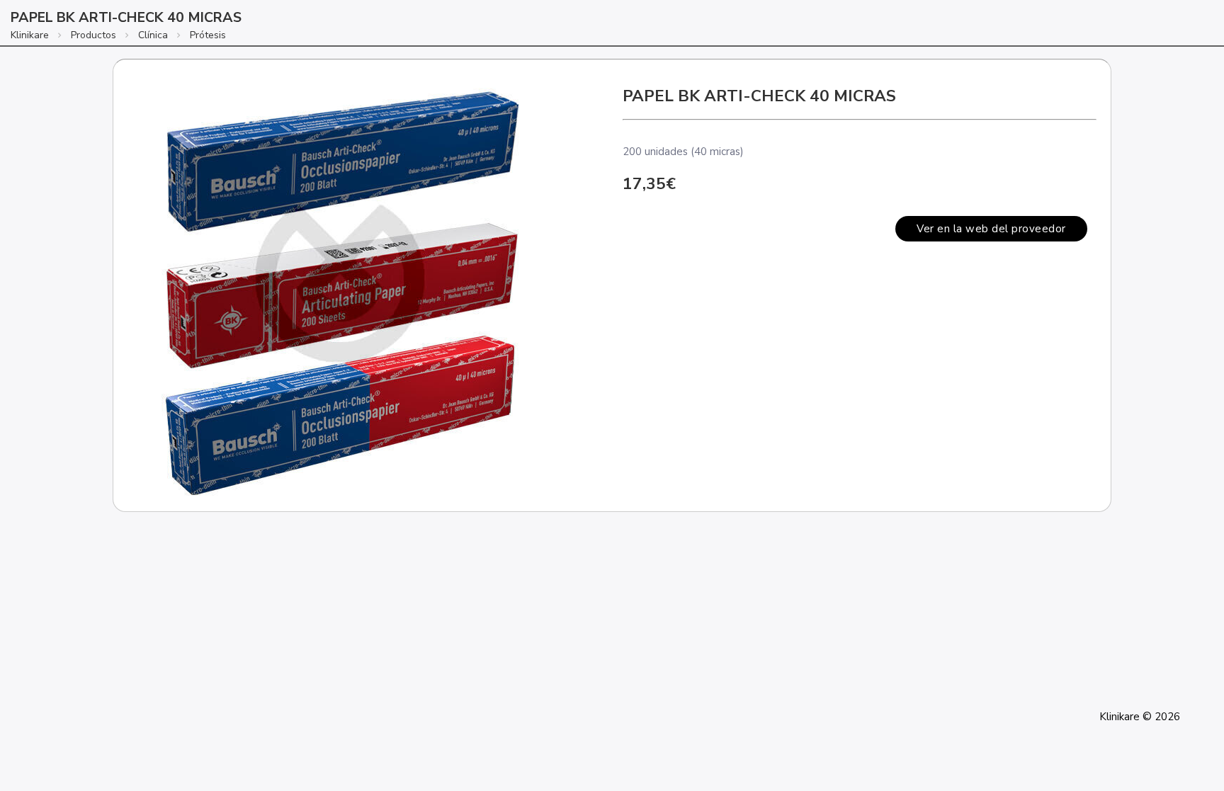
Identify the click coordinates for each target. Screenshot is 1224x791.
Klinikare (30, 35)
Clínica (153, 35)
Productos (93, 35)
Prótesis (208, 35)
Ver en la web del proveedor (991, 229)
